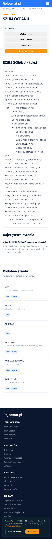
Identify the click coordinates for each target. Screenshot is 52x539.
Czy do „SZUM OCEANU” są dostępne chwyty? (25, 242)
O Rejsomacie (9, 450)
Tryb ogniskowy (26, 51)
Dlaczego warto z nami (13, 477)
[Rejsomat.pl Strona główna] (12, 3)
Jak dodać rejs (9, 481)
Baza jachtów (9, 508)
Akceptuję (32, 532)
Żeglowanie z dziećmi (13, 500)
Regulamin (8, 454)
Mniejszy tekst (26, 40)
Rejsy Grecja (9, 431)
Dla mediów (8, 485)
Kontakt (7, 466)
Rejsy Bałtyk (9, 438)
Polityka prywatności (13, 458)
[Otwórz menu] (47, 3)
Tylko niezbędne (14, 532)
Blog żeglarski (9, 516)
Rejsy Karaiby (9, 435)
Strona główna (9, 8)
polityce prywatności (13, 526)
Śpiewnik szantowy (12, 504)
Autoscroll (26, 45)
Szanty (22, 8)
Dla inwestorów (10, 489)
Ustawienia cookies (12, 462)
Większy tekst (26, 34)
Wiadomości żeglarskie (13, 512)
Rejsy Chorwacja (10, 427)
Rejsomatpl (12, 415)
